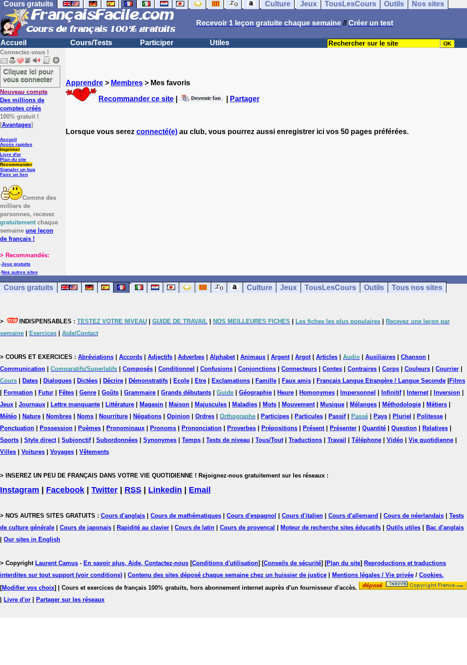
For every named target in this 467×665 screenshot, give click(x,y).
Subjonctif (76, 439)
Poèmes (89, 428)
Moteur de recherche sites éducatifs (330, 527)
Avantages (16, 124)
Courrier (447, 368)
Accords (130, 356)
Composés (138, 368)
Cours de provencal (247, 527)
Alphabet (222, 356)
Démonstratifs (148, 380)
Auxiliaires (380, 356)
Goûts (110, 392)
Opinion (178, 416)
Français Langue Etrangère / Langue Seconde (381, 380)
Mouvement (298, 404)
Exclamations (231, 380)
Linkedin (165, 489)
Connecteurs (299, 368)
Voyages (62, 451)
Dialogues (57, 380)
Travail (336, 439)
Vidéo (395, 439)
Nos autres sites (19, 272)
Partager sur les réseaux (70, 599)
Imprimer (10, 149)
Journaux (32, 404)
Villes (8, 451)
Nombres (59, 416)
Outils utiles (403, 527)
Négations (147, 416)
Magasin (151, 404)
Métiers (436, 404)
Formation (18, 392)
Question (404, 428)
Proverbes (241, 428)
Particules (309, 416)
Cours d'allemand (353, 515)
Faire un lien (14, 174)
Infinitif (391, 392)
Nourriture (113, 416)
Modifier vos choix (28, 587)
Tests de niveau (228, 439)
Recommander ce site (136, 99)
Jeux (288, 287)
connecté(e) (156, 131)
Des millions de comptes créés (23, 100)
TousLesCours (330, 287)
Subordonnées (117, 439)
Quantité (374, 428)
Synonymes (159, 439)
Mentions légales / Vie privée (373, 574)
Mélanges (363, 404)
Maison (179, 404)
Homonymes (317, 392)
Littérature (119, 404)
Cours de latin (194, 527)
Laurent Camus (56, 563)
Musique (332, 404)
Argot (303, 356)
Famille (265, 380)
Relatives (435, 428)
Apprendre (84, 83)
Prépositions (279, 428)
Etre (200, 380)
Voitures (33, 451)
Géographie (255, 392)
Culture (259, 287)
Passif (337, 416)
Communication (22, 368)
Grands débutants (186, 392)
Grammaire (140, 392)
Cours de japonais (85, 527)
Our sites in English (32, 539)
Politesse (430, 416)
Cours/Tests (91, 43)
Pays (380, 416)
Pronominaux (125, 428)
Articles (326, 356)
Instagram (19, 489)
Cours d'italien (302, 515)
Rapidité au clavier (143, 527)
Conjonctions (257, 368)
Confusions (216, 368)
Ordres (204, 416)
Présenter (343, 428)
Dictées (87, 380)
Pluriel (402, 416)
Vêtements (94, 451)
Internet (417, 392)
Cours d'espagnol (251, 515)
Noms (85, 416)
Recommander (16, 164)
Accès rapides (16, 144)
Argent (280, 356)
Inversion (447, 392)
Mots (269, 404)
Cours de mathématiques (185, 515)
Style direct (40, 439)
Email (200, 489)
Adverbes (191, 356)
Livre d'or (10, 154)
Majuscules (211, 404)
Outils (374, 287)
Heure (285, 392)
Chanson (413, 356)
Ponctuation (17, 428)
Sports (9, 439)
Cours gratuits (28, 287)
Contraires (362, 368)
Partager (244, 99)
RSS (133, 489)
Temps (191, 439)
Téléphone (366, 439)
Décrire (113, 380)
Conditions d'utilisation (225, 563)
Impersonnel (358, 392)
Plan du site (13, 159)
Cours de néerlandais (414, 515)
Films (457, 380)
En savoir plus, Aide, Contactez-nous (135, 563)
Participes (275, 416)
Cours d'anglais (123, 515)
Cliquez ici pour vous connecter (28, 75)
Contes (332, 368)
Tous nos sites (417, 287)
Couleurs (417, 368)
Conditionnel (176, 368)
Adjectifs (160, 356)
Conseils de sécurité (292, 563)
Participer (156, 43)
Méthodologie (401, 404)
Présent (313, 428)
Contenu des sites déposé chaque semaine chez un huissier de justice (227, 574)
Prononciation (202, 428)
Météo (8, 416)
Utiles (219, 43)
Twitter (104, 489)
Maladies (244, 404)
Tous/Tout (269, 439)
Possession (56, 428)
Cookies (430, 574)
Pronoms (163, 428)
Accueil (13, 43)
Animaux (252, 356)
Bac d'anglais (445, 527)
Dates (30, 380)
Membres (127, 83)
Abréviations (96, 356)
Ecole (181, 380)
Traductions (305, 439)
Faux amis (296, 380)
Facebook (65, 489)
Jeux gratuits (16, 263)
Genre (87, 392)
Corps (390, 368)
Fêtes (66, 392)
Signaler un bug (17, 169)
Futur (45, 392)
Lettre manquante (75, 404)
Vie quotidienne (431, 439)
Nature (31, 416)
